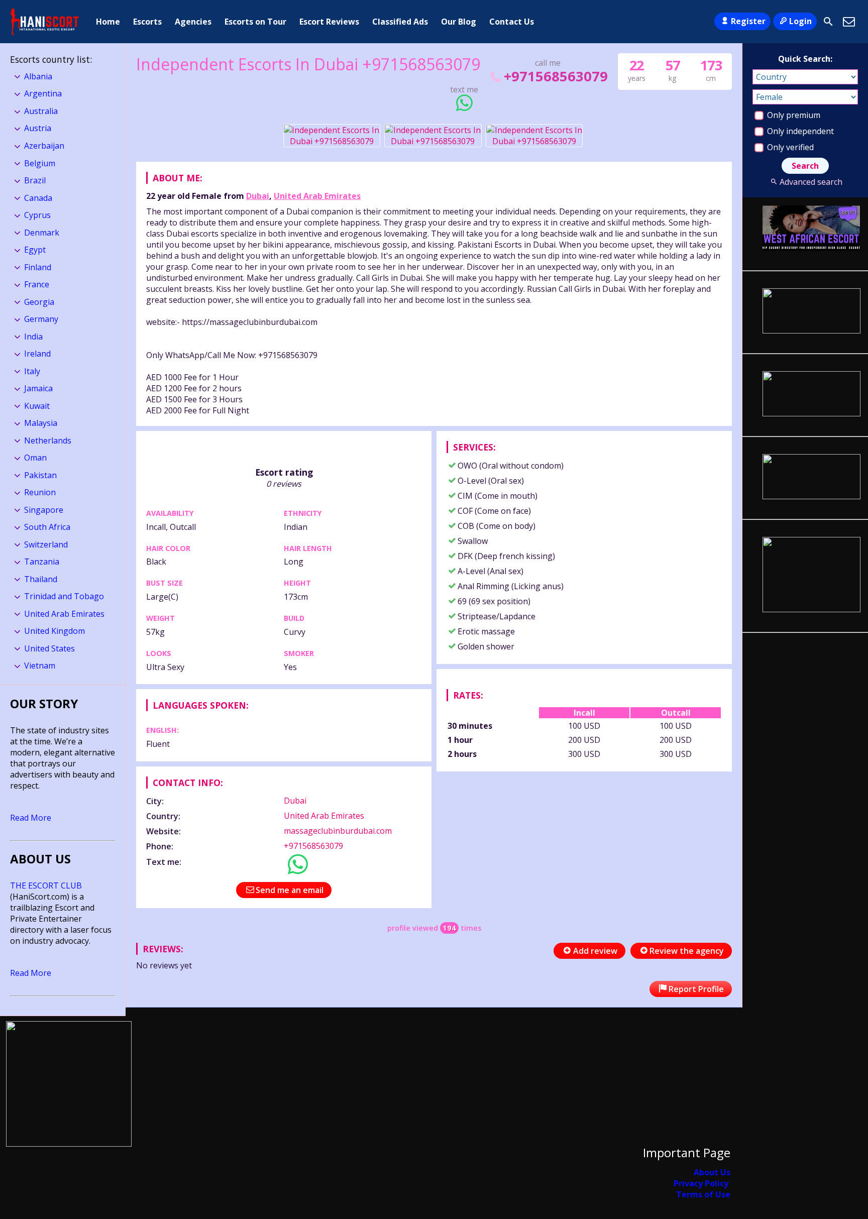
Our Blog (458, 21)
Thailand (40, 579)
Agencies (193, 21)
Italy (32, 371)
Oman (35, 457)
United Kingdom (54, 630)
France (36, 284)
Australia (41, 111)
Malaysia (40, 422)
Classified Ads (400, 21)
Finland (37, 267)
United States (49, 648)
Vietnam (39, 665)
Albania (38, 76)
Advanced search (811, 181)
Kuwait (37, 405)
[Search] (828, 22)
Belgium (39, 163)
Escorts (147, 21)
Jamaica (38, 388)
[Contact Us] (849, 22)
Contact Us (511, 21)
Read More (30, 817)
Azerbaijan (44, 145)
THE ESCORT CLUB (46, 885)
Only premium (792, 115)
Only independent (799, 131)
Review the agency (686, 950)
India (33, 336)
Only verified (789, 147)
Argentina (43, 93)
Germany (41, 318)
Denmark (41, 232)
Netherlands (47, 440)
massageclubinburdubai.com (338, 830)
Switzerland (46, 544)
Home (108, 21)
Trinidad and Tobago (64, 596)
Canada (38, 197)
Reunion (40, 492)
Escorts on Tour (255, 21)
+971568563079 (555, 76)
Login (800, 21)
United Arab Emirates (317, 195)
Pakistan (40, 475)
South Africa (47, 526)
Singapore (43, 509)
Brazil (35, 180)
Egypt (35, 249)
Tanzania (41, 561)
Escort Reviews (329, 21)
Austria (37, 128)
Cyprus (37, 214)
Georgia (39, 301)
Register (748, 21)
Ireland (37, 353)
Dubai (257, 195)
